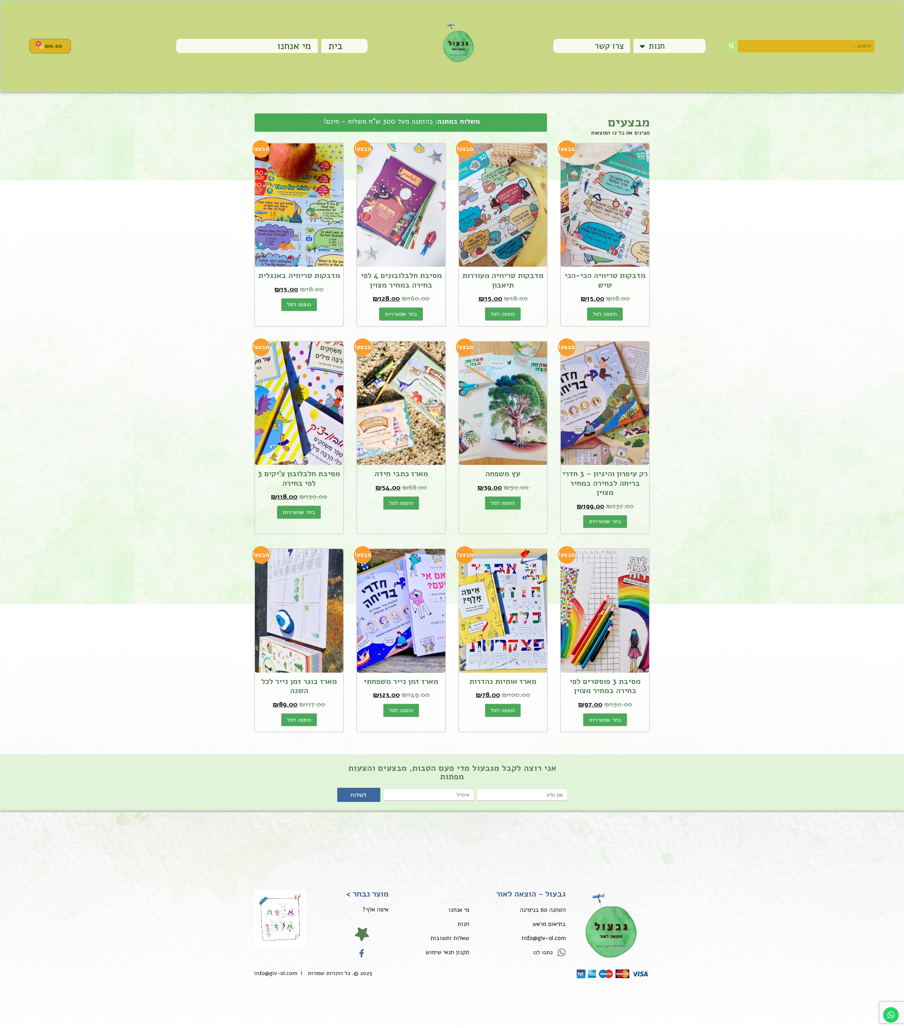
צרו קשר (609, 46)
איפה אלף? (375, 909)
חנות (657, 46)
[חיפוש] (731, 46)
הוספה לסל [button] (605, 314)
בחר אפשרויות (401, 314)
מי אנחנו (294, 46)
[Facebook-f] (362, 953)
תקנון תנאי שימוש (447, 952)
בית (335, 46)
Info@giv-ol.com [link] (544, 938)
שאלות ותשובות (449, 938)
